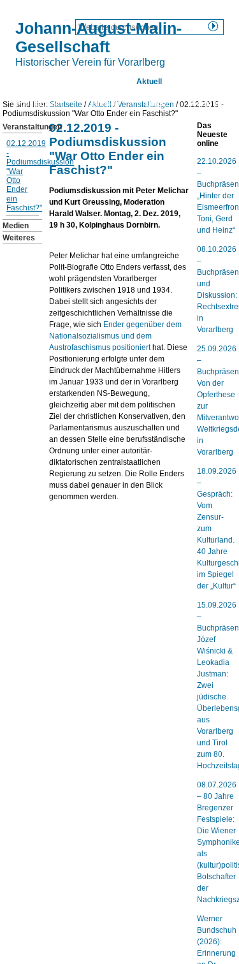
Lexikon (105, 103)
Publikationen (39, 103)
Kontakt (205, 103)
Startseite (33, 81)
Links (155, 103)
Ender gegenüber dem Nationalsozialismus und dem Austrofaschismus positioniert (115, 336)
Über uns (93, 81)
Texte (198, 81)
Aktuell (149, 81)
